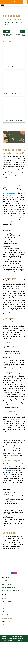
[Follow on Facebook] (12, 573)
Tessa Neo (7, 22)
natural (7, 470)
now (17, 548)
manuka (8, 195)
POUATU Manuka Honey (8, 584)
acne (20, 162)
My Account (5, 614)
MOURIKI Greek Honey (8, 587)
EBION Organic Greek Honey (10, 591)
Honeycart (4, 611)
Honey (5, 156)
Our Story (4, 598)
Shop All (4, 581)
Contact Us (4, 605)
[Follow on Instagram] (15, 573)
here (17, 544)
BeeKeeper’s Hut (6, 601)
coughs (22, 164)
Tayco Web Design (18, 640)
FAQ (2, 608)
